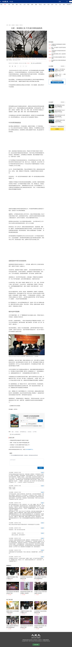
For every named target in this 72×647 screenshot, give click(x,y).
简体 (12, 1)
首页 (1, 4)
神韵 (64, 4)
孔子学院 (34, 431)
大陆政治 (17, 25)
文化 (56, 4)
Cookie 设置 (36, 644)
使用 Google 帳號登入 (32, 423)
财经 (45, 4)
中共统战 (17, 431)
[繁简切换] (26, 66)
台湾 (24, 4)
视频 (36, 4)
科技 (48, 4)
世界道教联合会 (23, 431)
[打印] (20, 66)
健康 (32, 4)
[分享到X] (15, 66)
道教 (12, 431)
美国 (13, 4)
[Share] (7, 594)
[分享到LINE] (12, 66)
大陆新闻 (13, 25)
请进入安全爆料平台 (57, 82)
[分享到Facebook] (10, 66)
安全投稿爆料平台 (29, 449)
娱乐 (52, 4)
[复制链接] (18, 66)
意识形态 (29, 431)
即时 (5, 4)
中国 (9, 4)
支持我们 (57, 129)
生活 (60, 4)
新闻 (9, 25)
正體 (10, 1)
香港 (28, 4)
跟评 (42, 472)
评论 (20, 4)
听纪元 (40, 4)
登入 (70, 1)
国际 (17, 4)
